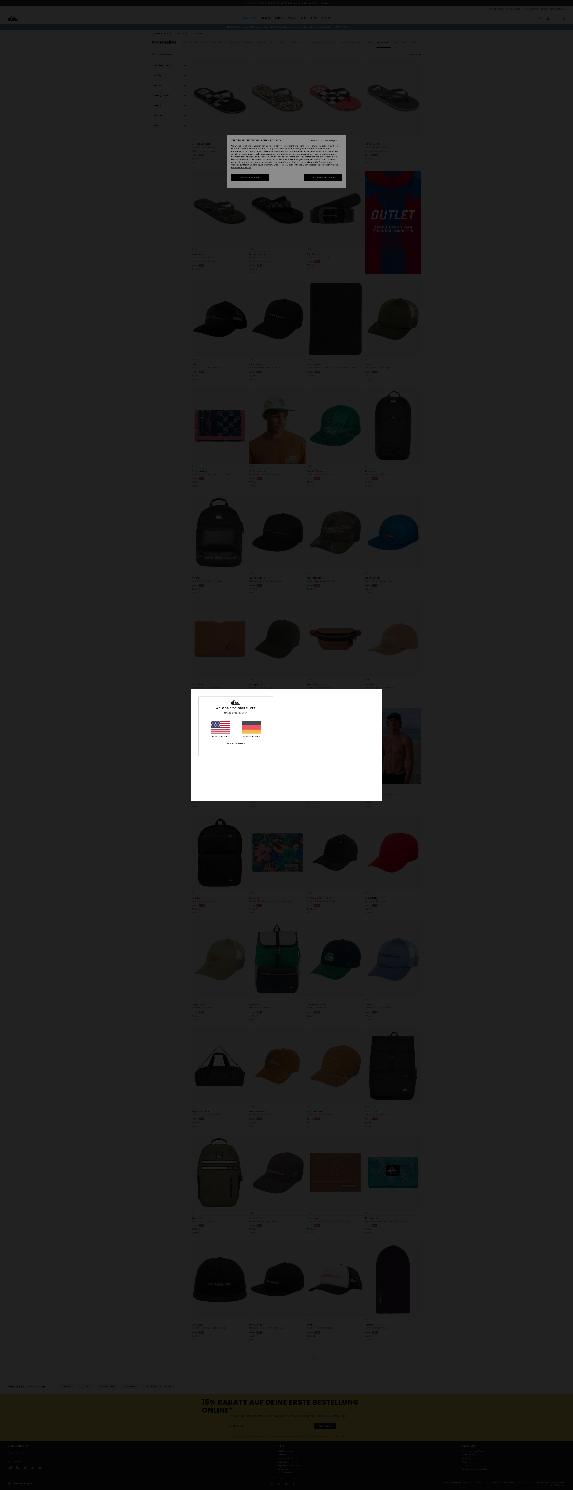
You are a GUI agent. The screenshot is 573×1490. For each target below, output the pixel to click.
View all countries (236, 743)
